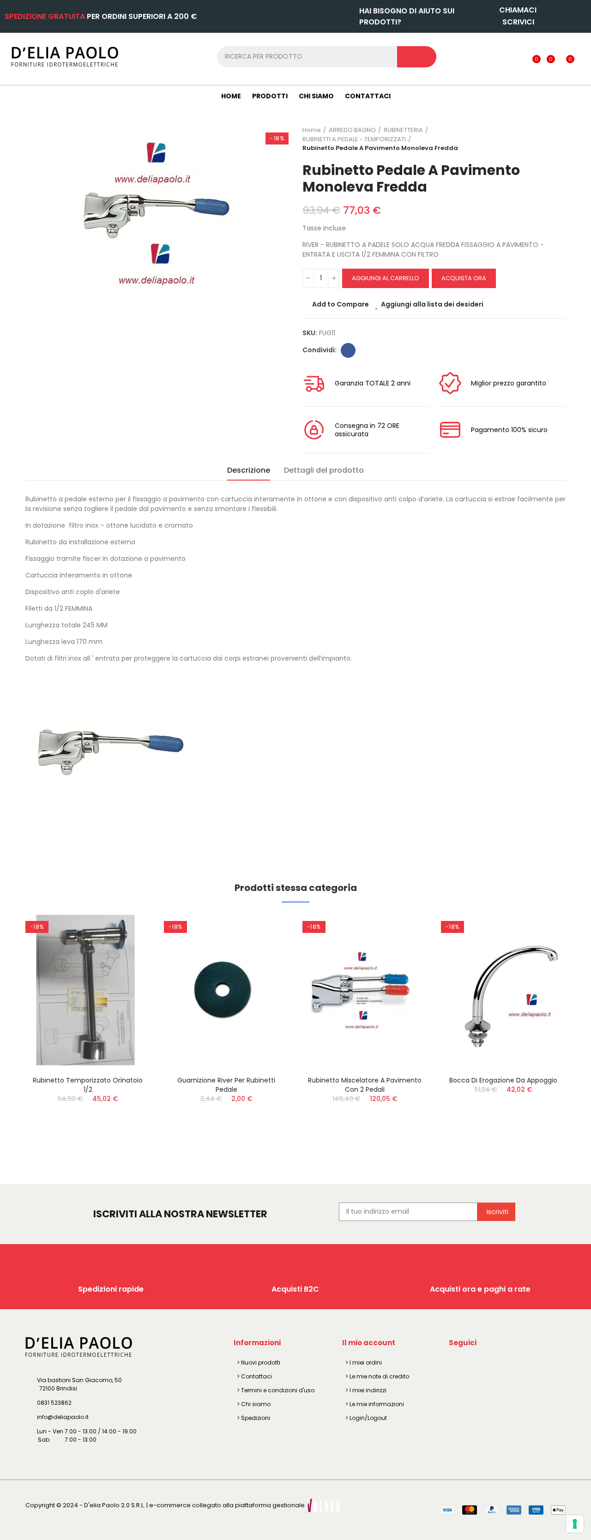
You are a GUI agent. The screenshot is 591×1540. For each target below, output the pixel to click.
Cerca (416, 56)
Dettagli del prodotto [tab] (324, 470)
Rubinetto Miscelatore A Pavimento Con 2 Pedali (365, 1085)
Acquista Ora (463, 278)
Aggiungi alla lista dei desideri (432, 304)
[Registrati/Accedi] (517, 56)
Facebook (348, 350)
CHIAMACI (518, 10)
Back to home (547, 139)
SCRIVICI (518, 22)
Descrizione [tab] (248, 470)
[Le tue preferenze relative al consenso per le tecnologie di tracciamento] (575, 1524)
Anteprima (127, 967)
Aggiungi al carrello (385, 278)
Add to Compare (340, 304)
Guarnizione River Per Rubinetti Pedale (226, 1085)
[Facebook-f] (457, 1364)
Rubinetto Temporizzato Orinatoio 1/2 (88, 1085)
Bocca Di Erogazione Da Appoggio (503, 1080)
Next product (559, 139)
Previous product (536, 139)
